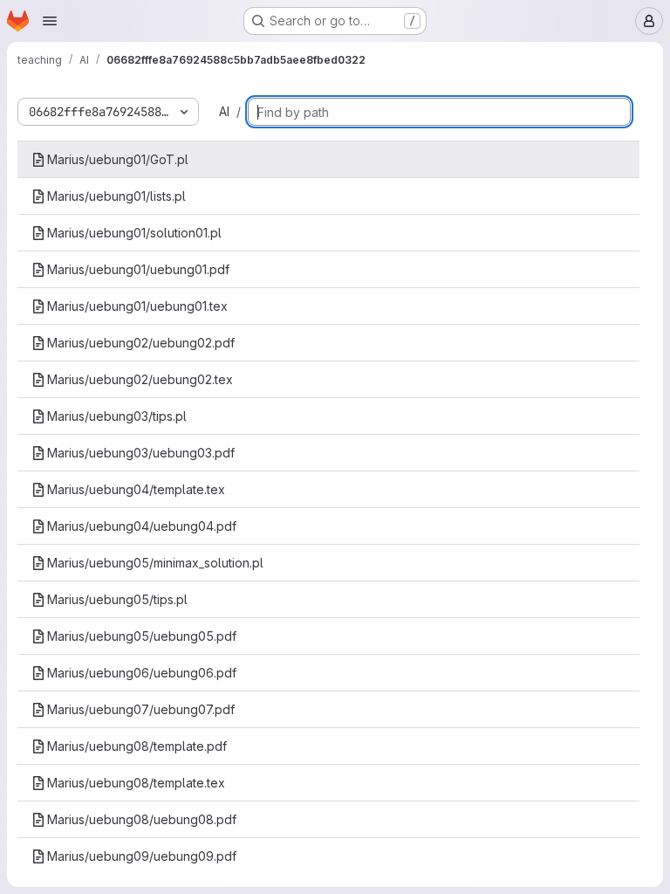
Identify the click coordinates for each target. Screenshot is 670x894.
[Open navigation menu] (50, 21)
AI (224, 111)
